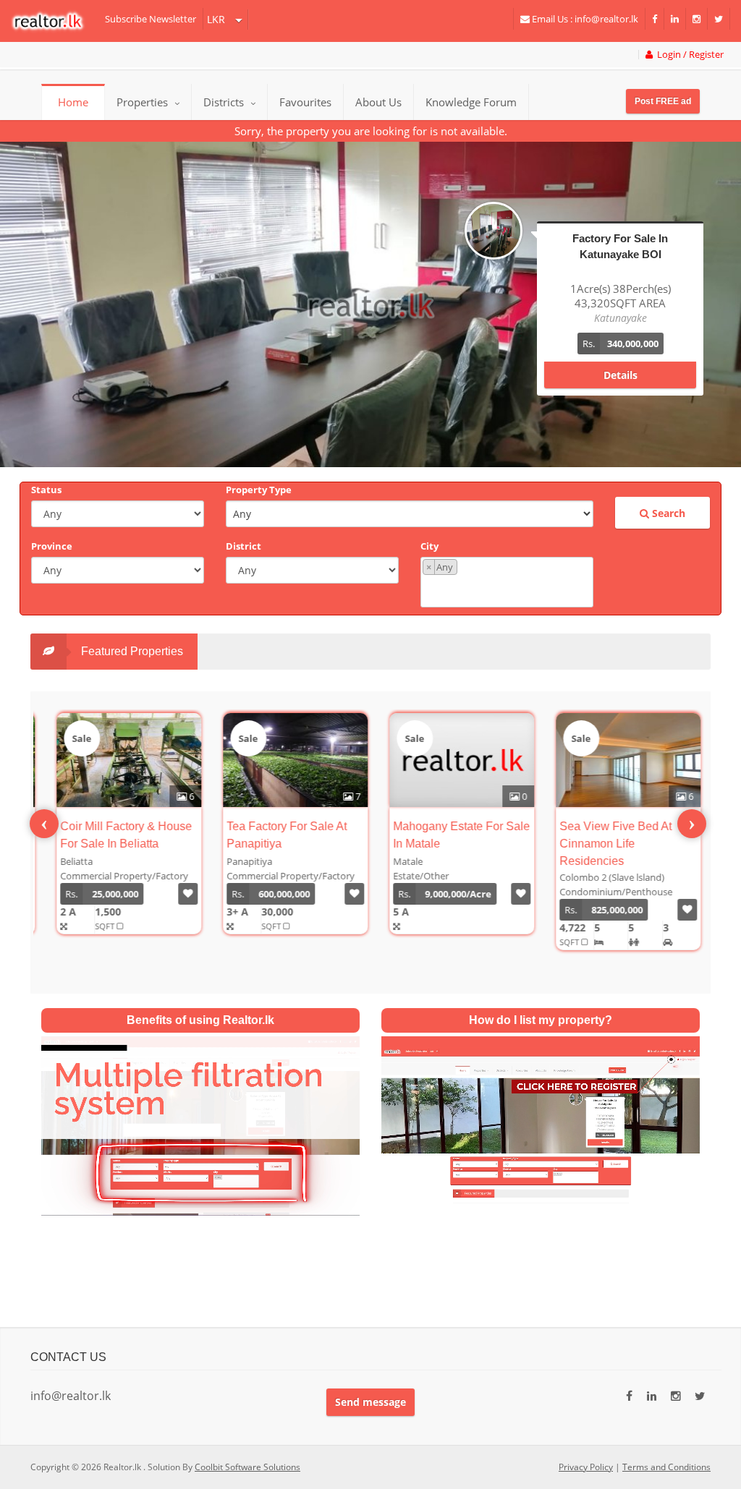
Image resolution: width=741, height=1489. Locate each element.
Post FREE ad (663, 101)
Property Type (259, 489)
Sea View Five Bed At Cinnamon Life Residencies (603, 843)
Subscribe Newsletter (150, 18)
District (243, 545)
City (429, 545)
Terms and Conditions (666, 1467)
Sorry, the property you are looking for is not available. (370, 131)
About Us (378, 102)
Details (621, 360)
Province (51, 545)
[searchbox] (509, 589)
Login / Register (688, 54)
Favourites (305, 102)
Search (667, 513)
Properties (142, 102)
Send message (370, 1402)
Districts (225, 102)
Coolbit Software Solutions (247, 1467)
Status (46, 489)
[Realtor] (54, 21)
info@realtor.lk (70, 1396)
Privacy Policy (586, 1467)
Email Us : (584, 18)
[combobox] (506, 582)
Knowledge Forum (471, 102)
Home (73, 102)
